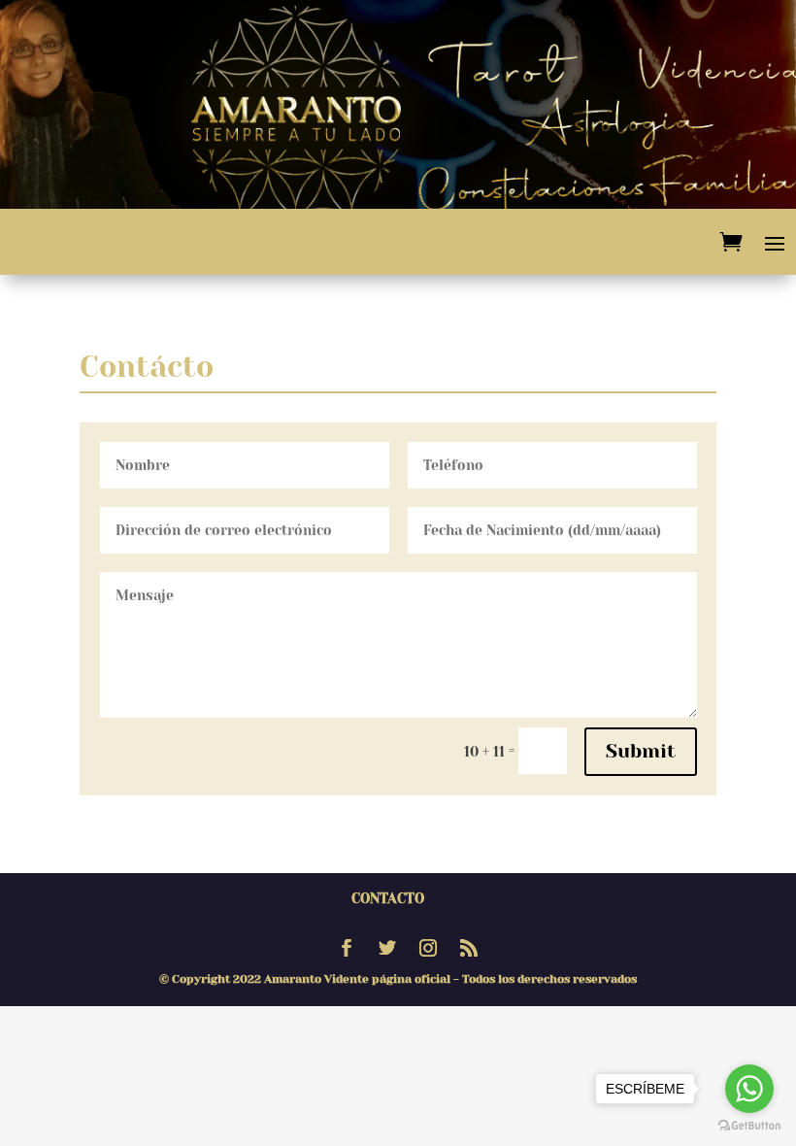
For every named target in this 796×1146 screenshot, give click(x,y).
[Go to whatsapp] (749, 1088)
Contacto (387, 898)
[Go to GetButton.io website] (749, 1126)
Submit (641, 751)
